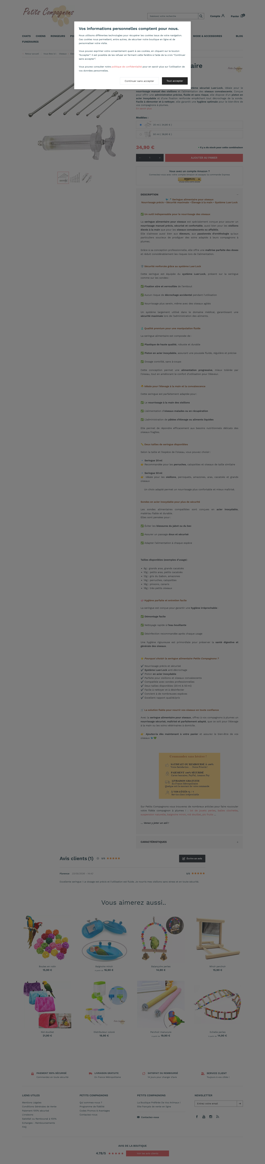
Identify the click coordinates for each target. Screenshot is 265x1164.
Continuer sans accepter (139, 81)
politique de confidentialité (127, 66)
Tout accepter (175, 80)
